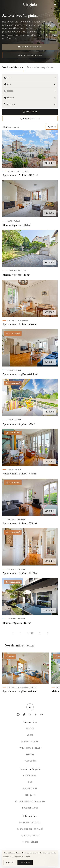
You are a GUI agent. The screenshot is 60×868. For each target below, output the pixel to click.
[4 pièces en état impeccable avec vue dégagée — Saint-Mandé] (30, 348)
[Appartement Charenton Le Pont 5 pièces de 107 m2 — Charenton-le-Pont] (30, 149)
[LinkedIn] (30, 714)
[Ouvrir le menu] (55, 5)
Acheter (30, 728)
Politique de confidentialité (30, 829)
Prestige (30, 754)
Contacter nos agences (30, 55)
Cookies (6, 856)
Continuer (25, 862)
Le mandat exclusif (30, 741)
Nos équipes (30, 795)
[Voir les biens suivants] (44, 668)
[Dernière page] (47, 633)
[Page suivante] (40, 633)
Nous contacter (30, 808)
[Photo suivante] (53, 149)
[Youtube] (41, 714)
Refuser (10, 862)
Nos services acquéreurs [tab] (40, 67)
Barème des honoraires (30, 822)
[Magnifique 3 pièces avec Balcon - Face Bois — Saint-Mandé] (30, 397)
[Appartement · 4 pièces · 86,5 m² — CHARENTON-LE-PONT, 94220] (25, 668)
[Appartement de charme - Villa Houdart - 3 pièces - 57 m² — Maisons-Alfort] (30, 497)
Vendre (30, 735)
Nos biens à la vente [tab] (13, 67)
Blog (30, 782)
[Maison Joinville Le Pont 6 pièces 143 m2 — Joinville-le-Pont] (30, 248)
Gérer (28, 856)
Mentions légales (30, 842)
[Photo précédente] (7, 149)
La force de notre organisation (30, 801)
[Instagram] (18, 714)
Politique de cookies (30, 835)
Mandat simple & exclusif (30, 748)
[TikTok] (24, 714)
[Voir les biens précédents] (7, 668)
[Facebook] (36, 714)
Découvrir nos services (30, 47)
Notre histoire (30, 775)
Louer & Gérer (30, 761)
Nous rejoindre (30, 788)
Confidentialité (17, 856)
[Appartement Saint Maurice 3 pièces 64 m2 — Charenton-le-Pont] (30, 298)
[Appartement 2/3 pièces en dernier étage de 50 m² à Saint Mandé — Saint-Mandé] (30, 447)
